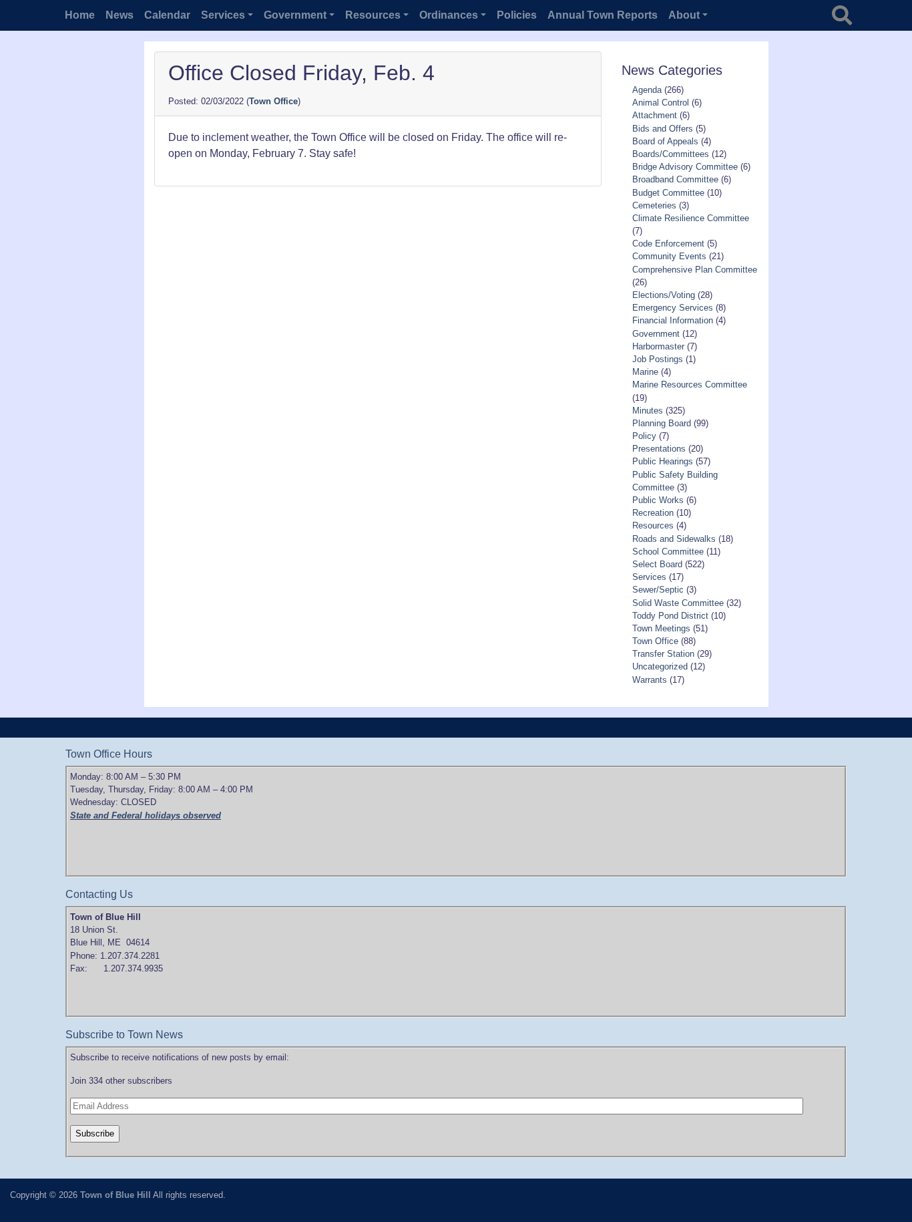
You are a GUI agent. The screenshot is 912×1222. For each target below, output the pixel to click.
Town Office (273, 101)
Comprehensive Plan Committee (694, 270)
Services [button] (223, 15)
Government (656, 334)
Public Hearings (662, 461)
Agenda (647, 90)
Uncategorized (660, 666)
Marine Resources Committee (689, 384)
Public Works (658, 500)
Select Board (657, 564)
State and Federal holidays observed (145, 815)
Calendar (167, 15)
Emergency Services (672, 308)
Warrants (649, 680)
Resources (653, 525)
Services (649, 577)
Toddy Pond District (670, 616)
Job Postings (657, 359)
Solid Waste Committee (678, 603)
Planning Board (661, 423)
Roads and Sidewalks (674, 539)
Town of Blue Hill (115, 1195)
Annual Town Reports (602, 15)
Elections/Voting (663, 295)
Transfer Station (663, 654)
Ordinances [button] (448, 15)
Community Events (669, 256)
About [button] (684, 15)
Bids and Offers (662, 129)
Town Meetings (661, 628)
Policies (517, 15)
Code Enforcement (668, 244)
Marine (645, 372)
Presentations (659, 449)
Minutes (647, 411)
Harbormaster (658, 346)
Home (80, 15)
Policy (644, 436)
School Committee (668, 552)
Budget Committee (668, 193)
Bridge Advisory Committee (685, 167)
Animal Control (660, 103)
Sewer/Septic (658, 590)
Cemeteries (654, 205)
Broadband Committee (675, 179)
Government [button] (295, 15)
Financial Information (672, 320)
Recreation (653, 513)
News (119, 15)
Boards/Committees (670, 154)
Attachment (654, 115)
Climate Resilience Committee (690, 218)
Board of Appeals (665, 141)
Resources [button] (373, 15)
